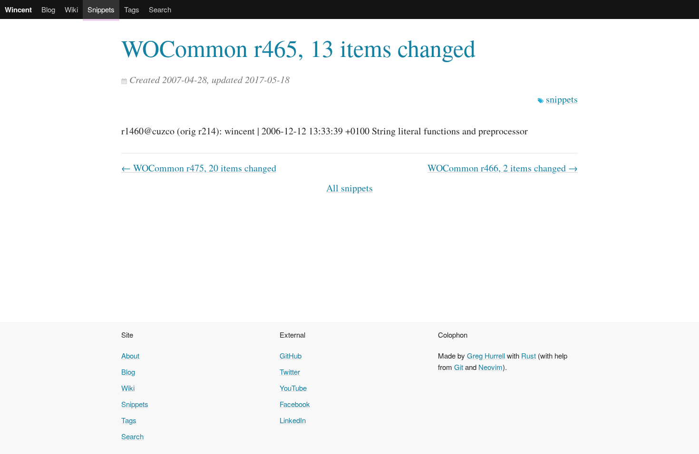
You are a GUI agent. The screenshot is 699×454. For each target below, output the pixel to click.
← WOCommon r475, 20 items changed (198, 167)
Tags (131, 9)
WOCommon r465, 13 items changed (298, 48)
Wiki (71, 9)
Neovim (490, 367)
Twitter (290, 372)
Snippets (101, 9)
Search (160, 9)
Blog (48, 9)
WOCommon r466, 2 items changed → (502, 167)
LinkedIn (293, 420)
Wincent (18, 9)
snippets (562, 99)
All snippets (349, 187)
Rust (528, 355)
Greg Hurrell (486, 355)
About (130, 355)
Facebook (295, 404)
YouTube (293, 388)
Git (458, 367)
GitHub (290, 355)
